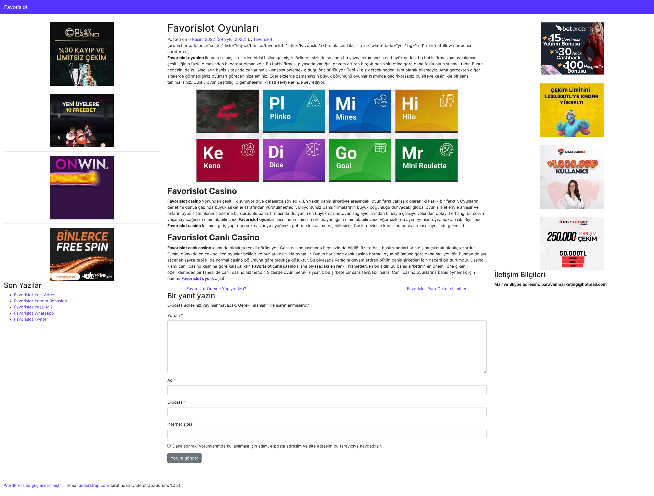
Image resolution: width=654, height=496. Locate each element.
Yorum (175, 315)
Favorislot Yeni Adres (34, 294)
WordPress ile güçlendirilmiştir (33, 485)
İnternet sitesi (180, 424)
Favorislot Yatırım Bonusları (40, 300)
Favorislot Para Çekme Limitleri (438, 288)
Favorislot (16, 7)
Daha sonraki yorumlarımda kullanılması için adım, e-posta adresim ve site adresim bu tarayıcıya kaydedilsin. (277, 446)
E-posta (176, 402)
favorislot (263, 39)
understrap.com (94, 485)
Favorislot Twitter (31, 319)
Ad (171, 380)
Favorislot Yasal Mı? (33, 306)
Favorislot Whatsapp (34, 313)
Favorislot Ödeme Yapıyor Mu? (215, 288)
